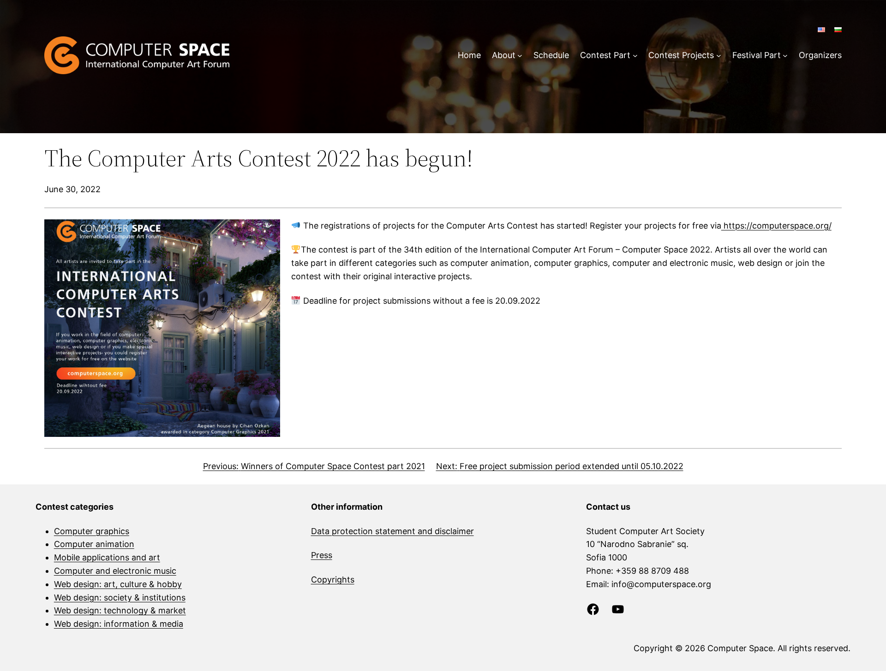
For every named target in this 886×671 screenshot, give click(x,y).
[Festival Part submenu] (785, 55)
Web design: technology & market (120, 610)
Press (321, 555)
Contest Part (605, 55)
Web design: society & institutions (120, 597)
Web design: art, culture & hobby (118, 584)
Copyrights (332, 579)
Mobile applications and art (107, 557)
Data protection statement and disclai (385, 531)
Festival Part (756, 55)
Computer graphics (91, 531)
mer (466, 531)
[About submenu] (519, 55)
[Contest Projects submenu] (718, 55)
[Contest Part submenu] (635, 55)
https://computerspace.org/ (776, 225)
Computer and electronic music (115, 571)
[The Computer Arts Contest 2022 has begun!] (162, 328)
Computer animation (94, 544)
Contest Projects (681, 55)
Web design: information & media (118, 624)
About (503, 55)
